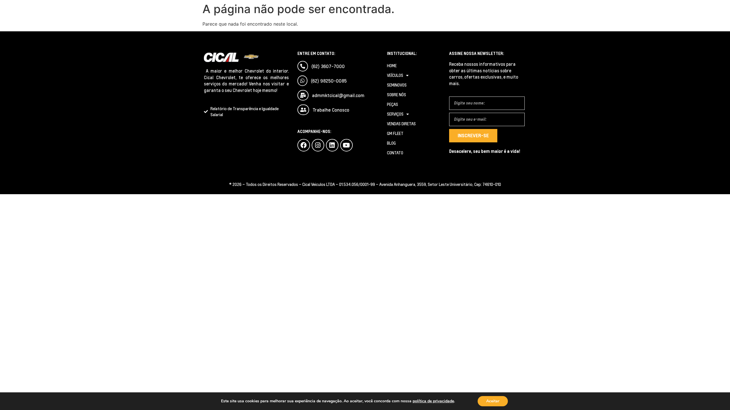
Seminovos (397, 85)
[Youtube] (346, 145)
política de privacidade (433, 401)
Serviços (395, 114)
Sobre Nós (396, 94)
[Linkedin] (332, 145)
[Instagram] (318, 145)
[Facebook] (303, 145)
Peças (392, 104)
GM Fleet (395, 133)
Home (392, 65)
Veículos (395, 75)
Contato (395, 152)
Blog (391, 143)
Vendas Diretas (401, 123)
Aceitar (492, 401)
